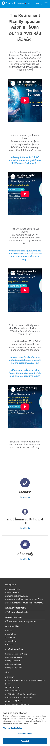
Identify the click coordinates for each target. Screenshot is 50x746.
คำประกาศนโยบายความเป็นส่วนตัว (19, 697)
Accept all (25, 741)
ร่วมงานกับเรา (11, 641)
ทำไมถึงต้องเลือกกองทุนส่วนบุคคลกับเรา (21, 621)
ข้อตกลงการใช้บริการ (13, 701)
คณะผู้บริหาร (10, 634)
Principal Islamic (12, 660)
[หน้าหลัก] (16, 3)
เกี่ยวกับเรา (9, 630)
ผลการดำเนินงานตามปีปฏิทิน (16, 596)
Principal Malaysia (13, 664)
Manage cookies (25, 733)
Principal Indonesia (13, 657)
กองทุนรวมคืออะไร (12, 589)
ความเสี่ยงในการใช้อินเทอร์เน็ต (17, 704)
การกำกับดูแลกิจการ (13, 690)
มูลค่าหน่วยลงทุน (12, 592)
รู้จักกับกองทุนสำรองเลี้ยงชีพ (16, 612)
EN (37, 3)
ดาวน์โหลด (9, 677)
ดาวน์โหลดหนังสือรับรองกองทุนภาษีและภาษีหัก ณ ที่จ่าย (25, 682)
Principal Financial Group (16, 653)
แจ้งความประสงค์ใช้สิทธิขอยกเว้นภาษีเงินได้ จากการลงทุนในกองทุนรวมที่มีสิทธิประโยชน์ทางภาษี (24, 601)
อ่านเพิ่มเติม (25, 497)
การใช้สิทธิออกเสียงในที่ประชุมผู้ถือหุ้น (20, 694)
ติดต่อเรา (9, 644)
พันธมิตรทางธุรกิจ (12, 687)
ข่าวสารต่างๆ (10, 637)
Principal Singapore (14, 667)
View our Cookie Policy (12, 728)
